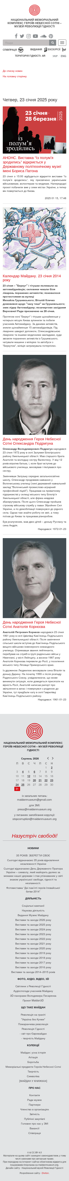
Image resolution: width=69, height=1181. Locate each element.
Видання (36, 49)
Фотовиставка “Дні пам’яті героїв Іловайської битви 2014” (33, 889)
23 (51, 780)
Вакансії (34, 1128)
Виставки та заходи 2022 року (33, 939)
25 (22, 785)
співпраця (10, 49)
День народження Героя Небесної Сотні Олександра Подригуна (32, 441)
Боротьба (33, 1062)
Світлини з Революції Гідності (33, 986)
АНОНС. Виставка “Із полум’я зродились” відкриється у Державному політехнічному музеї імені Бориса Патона (32, 164)
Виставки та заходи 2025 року (33, 924)
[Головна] (34, 10)
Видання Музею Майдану (33, 915)
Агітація (33, 1057)
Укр (55, 56)
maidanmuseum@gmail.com (34, 799)
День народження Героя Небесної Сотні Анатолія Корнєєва (32, 624)
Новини (33, 848)
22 (46, 780)
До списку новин (12, 71)
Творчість (33, 1071)
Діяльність (33, 898)
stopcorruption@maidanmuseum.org (34, 819)
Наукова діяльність (33, 910)
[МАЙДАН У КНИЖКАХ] (33, 1081)
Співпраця (34, 1133)
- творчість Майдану (33, 1038)
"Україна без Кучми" (33, 1019)
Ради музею (34, 1100)
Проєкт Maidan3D (33, 1000)
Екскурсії (54, 49)
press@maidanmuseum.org (34, 809)
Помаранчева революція (33, 1024)
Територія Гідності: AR (30, 55)
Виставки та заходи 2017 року (33, 962)
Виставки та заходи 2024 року (33, 929)
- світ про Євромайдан (33, 1033)
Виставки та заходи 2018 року (33, 957)
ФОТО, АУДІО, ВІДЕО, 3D (33, 979)
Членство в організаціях (34, 1109)
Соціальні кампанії (33, 905)
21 (40, 780)
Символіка (33, 1076)
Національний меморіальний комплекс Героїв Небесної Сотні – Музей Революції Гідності (34, 23)
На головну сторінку (15, 76)
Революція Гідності (33, 1029)
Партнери (34, 1104)
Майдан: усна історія (33, 1052)
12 (28, 776)
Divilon (45, 1172)
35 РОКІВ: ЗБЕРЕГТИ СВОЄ (33, 855)
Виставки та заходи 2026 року (33, 920)
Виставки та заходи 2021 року (33, 943)
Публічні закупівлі (34, 1119)
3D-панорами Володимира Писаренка (33, 995)
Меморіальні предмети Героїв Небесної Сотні (33, 1066)
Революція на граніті (33, 1014)
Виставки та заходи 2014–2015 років (33, 972)
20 (34, 780)
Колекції (33, 1045)
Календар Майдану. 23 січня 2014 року (32, 277)
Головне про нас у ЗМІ (34, 1123)
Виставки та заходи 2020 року (33, 948)
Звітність (34, 1114)
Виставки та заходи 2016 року (33, 967)
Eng (63, 56)
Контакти (34, 1095)
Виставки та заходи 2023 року (33, 934)
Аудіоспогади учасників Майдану (33, 991)
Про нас (34, 1088)
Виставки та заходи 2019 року (33, 953)
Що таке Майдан (33, 1007)
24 (17, 785)
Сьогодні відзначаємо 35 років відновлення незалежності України (33, 861)
